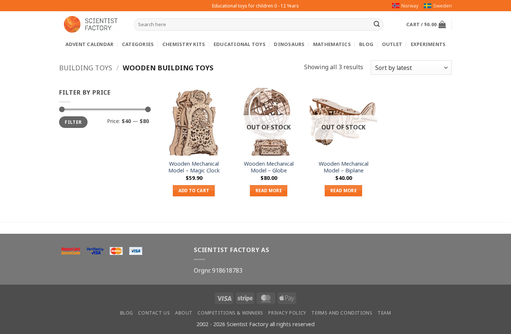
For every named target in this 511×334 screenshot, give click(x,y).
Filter (73, 122)
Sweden (442, 5)
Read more (269, 190)
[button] (426, 24)
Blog (366, 44)
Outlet (392, 44)
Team (384, 313)
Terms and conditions (341, 313)
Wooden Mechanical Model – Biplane (343, 167)
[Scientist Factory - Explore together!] (91, 24)
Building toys (85, 67)
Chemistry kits (183, 44)
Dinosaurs (289, 44)
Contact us (154, 313)
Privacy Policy (287, 313)
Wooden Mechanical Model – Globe (269, 167)
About (184, 313)
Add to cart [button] (193, 190)
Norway (410, 5)
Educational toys (240, 44)
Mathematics (332, 44)
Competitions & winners (230, 313)
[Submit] (376, 24)
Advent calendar (89, 44)
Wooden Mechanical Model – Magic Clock (194, 167)
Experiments (428, 44)
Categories (138, 44)
